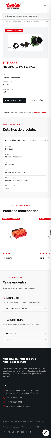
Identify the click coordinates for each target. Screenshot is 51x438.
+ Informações (36, 100)
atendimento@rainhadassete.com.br (20, 406)
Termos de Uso (27, 427)
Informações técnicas (15, 140)
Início (8, 22)
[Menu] (45, 6)
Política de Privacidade (11, 427)
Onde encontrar (13, 100)
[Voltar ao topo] (30, 432)
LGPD (37, 427)
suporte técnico (40, 113)
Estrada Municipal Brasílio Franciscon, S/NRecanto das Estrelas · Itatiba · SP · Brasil (22, 391)
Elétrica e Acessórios (33, 22)
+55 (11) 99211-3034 (14, 402)
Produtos (17, 22)
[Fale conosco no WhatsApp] (45, 432)
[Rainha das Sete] (13, 6)
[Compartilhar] (5, 106)
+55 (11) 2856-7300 (14, 398)
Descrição (33, 140)
